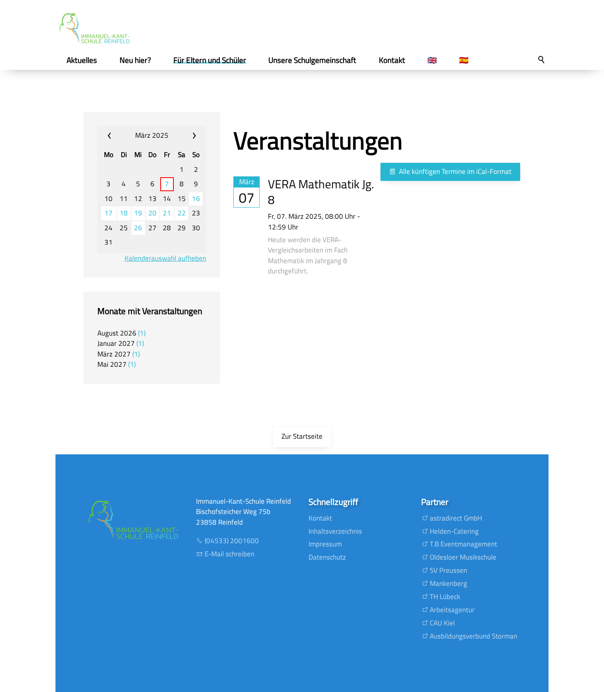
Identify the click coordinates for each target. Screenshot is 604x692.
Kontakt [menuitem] (392, 60)
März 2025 (151, 135)
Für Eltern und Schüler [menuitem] (209, 60)
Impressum (325, 544)
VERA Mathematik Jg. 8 (321, 191)
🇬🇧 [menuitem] (432, 60)
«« (116, 136)
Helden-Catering (454, 531)
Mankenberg (448, 583)
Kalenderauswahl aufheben (165, 258)
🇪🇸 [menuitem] (463, 60)
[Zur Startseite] (94, 28)
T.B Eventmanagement (463, 544)
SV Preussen (448, 570)
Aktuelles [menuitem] (82, 60)
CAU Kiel (442, 623)
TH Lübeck (445, 596)
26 (138, 228)
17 (108, 213)
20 (152, 213)
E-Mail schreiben (229, 554)
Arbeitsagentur (452, 609)
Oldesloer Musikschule (463, 557)
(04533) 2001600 (232, 540)
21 (167, 213)
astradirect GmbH (456, 518)
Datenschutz (327, 557)
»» (187, 136)
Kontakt (320, 518)
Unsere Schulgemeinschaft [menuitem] (312, 60)
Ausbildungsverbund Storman (473, 636)
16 (196, 199)
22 (182, 213)
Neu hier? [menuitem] (135, 60)
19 (138, 213)
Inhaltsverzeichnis (335, 531)
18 (124, 213)
